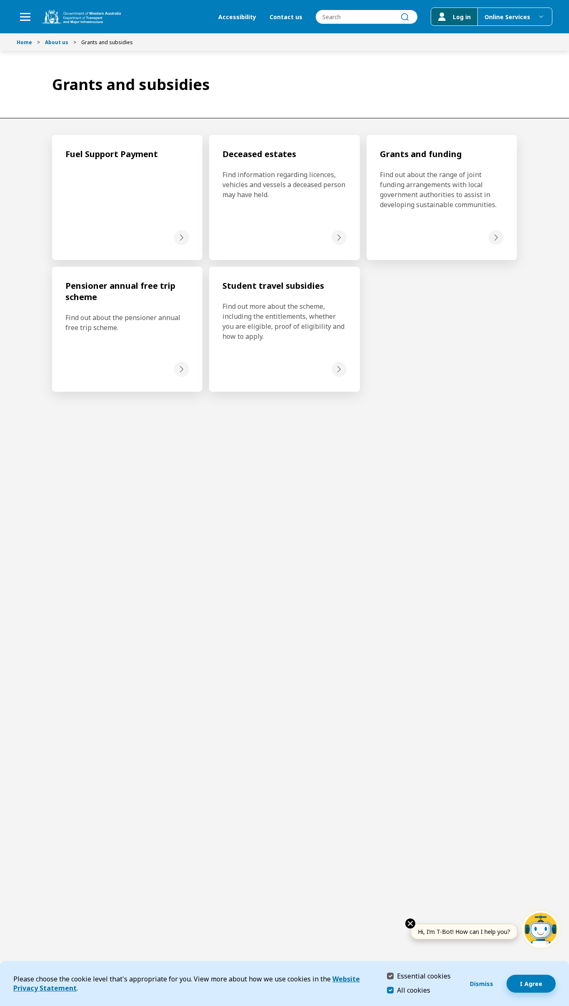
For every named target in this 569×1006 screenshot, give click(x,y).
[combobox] (366, 17)
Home (24, 42)
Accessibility (237, 17)
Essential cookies (424, 976)
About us (56, 42)
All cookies (413, 990)
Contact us (286, 17)
